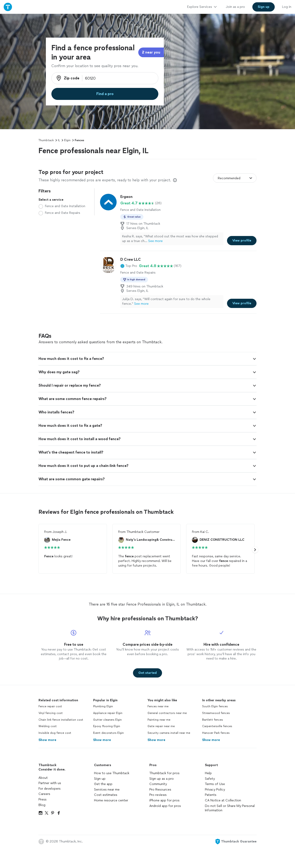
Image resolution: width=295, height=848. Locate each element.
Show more (47, 740)
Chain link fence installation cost (60, 719)
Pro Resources (160, 789)
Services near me (107, 789)
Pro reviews (158, 795)
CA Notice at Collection (223, 800)
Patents (210, 795)
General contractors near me (167, 713)
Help (208, 773)
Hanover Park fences (216, 733)
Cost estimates (105, 795)
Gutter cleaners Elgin (107, 719)
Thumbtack (46, 140)
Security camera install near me (169, 733)
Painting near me (159, 719)
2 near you (151, 52)
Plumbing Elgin (103, 706)
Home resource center (111, 800)
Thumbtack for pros (164, 773)
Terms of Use (215, 784)
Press (42, 799)
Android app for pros (165, 806)
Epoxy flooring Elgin (106, 726)
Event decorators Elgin (108, 733)
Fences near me (158, 706)
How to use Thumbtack (111, 773)
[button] (128, 266)
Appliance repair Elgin (107, 713)
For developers (49, 789)
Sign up (100, 779)
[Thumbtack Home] (8, 7)
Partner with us (49, 783)
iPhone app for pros (164, 800)
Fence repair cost (50, 706)
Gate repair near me (161, 726)
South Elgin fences (215, 706)
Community (158, 784)
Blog (41, 805)
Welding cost (47, 726)
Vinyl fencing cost (50, 713)
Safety (210, 779)
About (43, 778)
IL (59, 140)
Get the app (103, 784)
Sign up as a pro (161, 779)
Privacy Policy (215, 789)
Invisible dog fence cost (54, 733)
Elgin (67, 140)
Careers (44, 794)
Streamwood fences (216, 713)
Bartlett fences (212, 719)
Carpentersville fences (217, 726)
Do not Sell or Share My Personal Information (230, 808)
